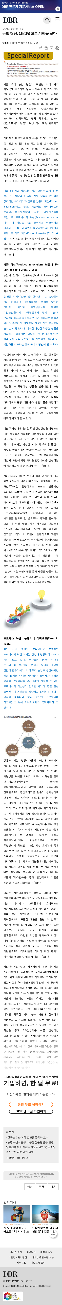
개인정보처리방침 (17, 1257)
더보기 (40, 48)
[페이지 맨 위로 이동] (54, 1234)
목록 (41, 1186)
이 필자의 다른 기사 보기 (18, 1157)
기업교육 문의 (38, 1262)
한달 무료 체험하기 (31, 1104)
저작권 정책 (46, 1252)
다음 (53, 1186)
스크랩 (51, 48)
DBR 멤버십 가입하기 (31, 1111)
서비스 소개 (16, 1252)
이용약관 (31, 1252)
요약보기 (57, 48)
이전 (30, 1186)
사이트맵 (21, 1262)
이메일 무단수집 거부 (43, 1257)
